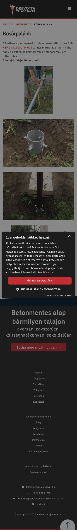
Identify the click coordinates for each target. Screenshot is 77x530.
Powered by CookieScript (57, 295)
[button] (38, 289)
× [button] (69, 236)
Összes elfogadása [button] (39, 280)
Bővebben (49, 272)
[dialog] (38, 265)
